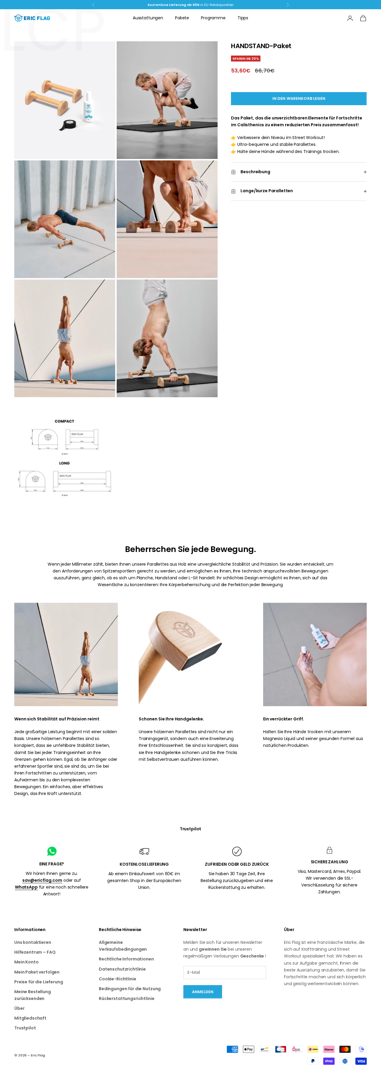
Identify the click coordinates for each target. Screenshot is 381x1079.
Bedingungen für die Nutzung (130, 989)
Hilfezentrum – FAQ (34, 952)
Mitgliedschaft (30, 1018)
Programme (213, 18)
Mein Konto (26, 962)
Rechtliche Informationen (126, 959)
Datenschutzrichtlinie (122, 969)
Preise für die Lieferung (38, 982)
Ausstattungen (148, 18)
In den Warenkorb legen (299, 99)
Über (19, 1008)
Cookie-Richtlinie (117, 979)
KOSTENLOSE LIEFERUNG (144, 864)
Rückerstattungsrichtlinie (126, 998)
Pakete (182, 18)
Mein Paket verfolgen (37, 972)
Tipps (243, 18)
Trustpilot (191, 829)
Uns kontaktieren (32, 942)
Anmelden (202, 992)
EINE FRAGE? (51, 864)
